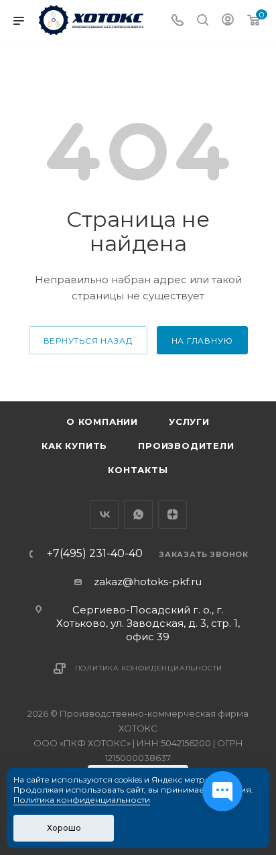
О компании (102, 421)
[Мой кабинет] (228, 21)
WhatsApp (138, 514)
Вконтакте (104, 514)
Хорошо (64, 828)
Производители (186, 445)
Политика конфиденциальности (149, 668)
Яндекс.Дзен (172, 514)
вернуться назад (88, 341)
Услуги (189, 421)
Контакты (137, 469)
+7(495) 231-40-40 (95, 553)
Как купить (74, 445)
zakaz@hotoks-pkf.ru (148, 581)
